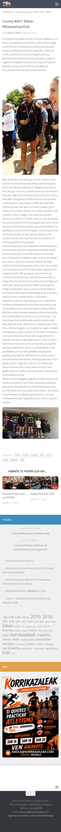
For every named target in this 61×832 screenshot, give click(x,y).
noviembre (43, 639)
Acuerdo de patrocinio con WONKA (13, 495)
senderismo (26, 648)
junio (48, 455)
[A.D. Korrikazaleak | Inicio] (8, 4)
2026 (36, 621)
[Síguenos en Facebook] (46, 519)
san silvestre (11, 648)
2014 (25, 617)
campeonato (30, 626)
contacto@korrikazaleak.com (34, 812)
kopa (6, 460)
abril (42, 621)
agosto (47, 621)
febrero (33, 630)
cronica (40, 626)
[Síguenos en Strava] (25, 519)
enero (25, 630)
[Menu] (57, 4)
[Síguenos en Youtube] (51, 519)
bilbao (25, 455)
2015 (35, 616)
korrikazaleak (23, 635)
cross (47, 626)
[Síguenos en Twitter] (41, 519)
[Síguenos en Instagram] (31, 519)
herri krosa (43, 630)
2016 (17, 455)
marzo (6, 639)
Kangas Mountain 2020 (42, 494)
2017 (5, 621)
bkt (42, 455)
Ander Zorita (14, 33)
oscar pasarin (20, 644)
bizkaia (34, 455)
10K (4, 617)
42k (18, 617)
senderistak (39, 648)
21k (11, 617)
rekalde (40, 644)
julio (50, 630)
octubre (7, 644)
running (49, 644)
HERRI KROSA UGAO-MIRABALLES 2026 (25, 591)
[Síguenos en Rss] (57, 519)
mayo (16, 639)
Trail (49, 12)
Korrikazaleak (23, 12)
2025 (30, 621)
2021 (18, 621)
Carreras (7, 12)
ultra (13, 653)
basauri (54, 621)
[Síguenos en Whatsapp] (36, 519)
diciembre (8, 630)
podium (14, 460)
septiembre (51, 648)
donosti (18, 630)
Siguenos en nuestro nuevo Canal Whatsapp (30, 815)
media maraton (27, 639)
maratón (44, 635)
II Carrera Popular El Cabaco (19, 561)
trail (22, 460)
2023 (24, 621)
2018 (11, 621)
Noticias (39, 12)
